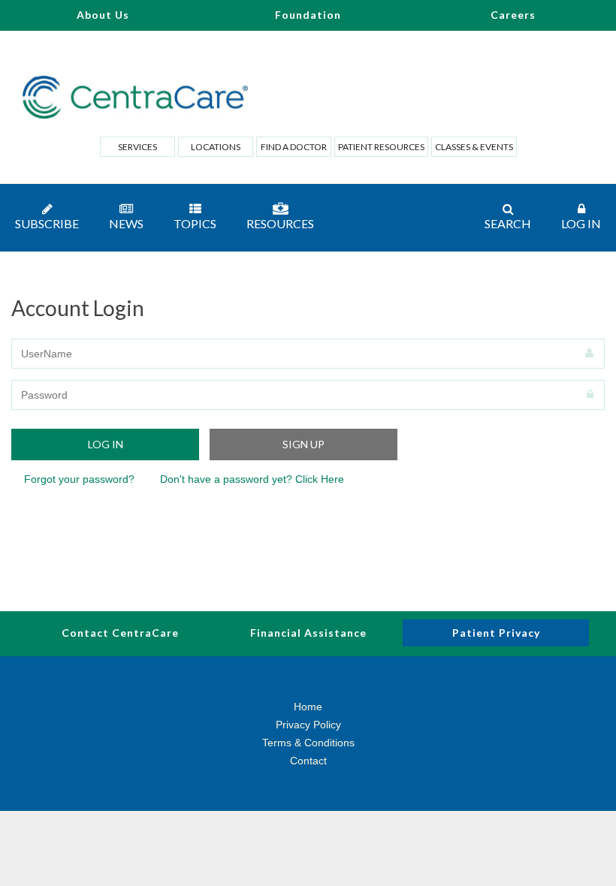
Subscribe (47, 223)
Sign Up (303, 444)
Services (137, 146)
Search (508, 223)
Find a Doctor (294, 146)
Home (308, 706)
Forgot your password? (79, 479)
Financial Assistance (308, 632)
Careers (513, 14)
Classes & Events (474, 146)
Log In (581, 223)
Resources (280, 223)
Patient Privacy (496, 632)
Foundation (308, 14)
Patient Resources (381, 146)
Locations (215, 146)
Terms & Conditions (308, 742)
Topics (195, 223)
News (126, 223)
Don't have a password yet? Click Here (252, 479)
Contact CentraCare (120, 632)
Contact (308, 760)
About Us (103, 14)
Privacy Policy (308, 724)
